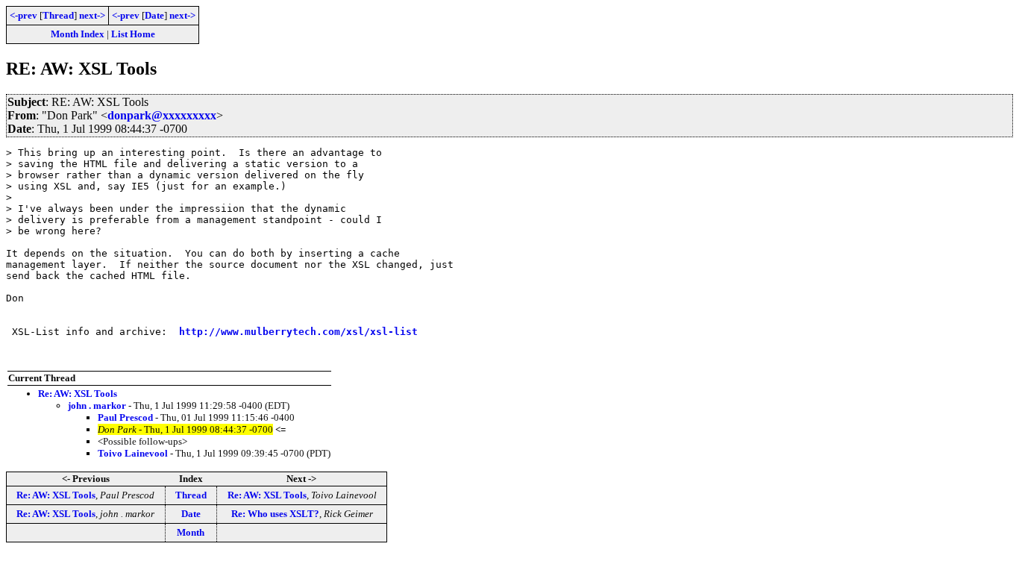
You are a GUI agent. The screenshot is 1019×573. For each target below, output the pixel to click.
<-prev (23, 15)
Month (190, 532)
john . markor (97, 405)
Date (154, 15)
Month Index (77, 34)
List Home (133, 34)
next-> (92, 15)
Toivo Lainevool (133, 453)
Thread (58, 15)
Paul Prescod (125, 417)
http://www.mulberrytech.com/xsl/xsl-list (298, 331)
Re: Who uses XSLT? (275, 513)
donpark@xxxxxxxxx (161, 115)
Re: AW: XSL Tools (77, 393)
